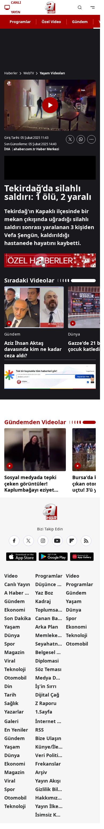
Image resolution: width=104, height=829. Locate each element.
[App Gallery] (82, 555)
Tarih (10, 693)
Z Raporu (46, 701)
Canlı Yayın (17, 582)
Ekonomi (14, 608)
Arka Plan (46, 625)
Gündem (80, 21)
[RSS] (86, 539)
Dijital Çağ (47, 693)
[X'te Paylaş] (70, 139)
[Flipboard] (71, 539)
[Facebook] (14, 539)
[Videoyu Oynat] (50, 105)
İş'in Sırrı (45, 684)
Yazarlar (14, 710)
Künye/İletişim (50, 745)
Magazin (14, 650)
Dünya (12, 633)
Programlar (20, 21)
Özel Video (51, 21)
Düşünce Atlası (50, 582)
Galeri (11, 719)
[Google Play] (53, 555)
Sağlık (11, 701)
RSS (39, 728)
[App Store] (21, 555)
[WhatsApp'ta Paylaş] (81, 139)
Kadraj (43, 599)
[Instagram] (43, 539)
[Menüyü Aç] (92, 7)
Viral (9, 659)
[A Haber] (50, 7)
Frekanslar (48, 762)
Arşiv (41, 770)
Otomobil (15, 676)
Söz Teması (48, 667)
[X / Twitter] (28, 539)
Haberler (11, 73)
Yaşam (12, 625)
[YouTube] (57, 539)
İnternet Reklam (50, 719)
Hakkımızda (49, 796)
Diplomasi (47, 659)
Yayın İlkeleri (50, 804)
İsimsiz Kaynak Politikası (50, 813)
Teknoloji (15, 667)
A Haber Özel (19, 591)
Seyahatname (50, 642)
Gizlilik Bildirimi (50, 787)
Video (11, 574)
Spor (9, 642)
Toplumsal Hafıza (50, 608)
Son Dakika (17, 616)
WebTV (28, 73)
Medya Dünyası (50, 676)
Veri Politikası (50, 753)
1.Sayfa (43, 710)
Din (8, 684)
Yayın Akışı (48, 779)
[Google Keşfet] (50, 376)
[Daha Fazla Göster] (91, 139)
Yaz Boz (44, 591)
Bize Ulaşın (48, 736)
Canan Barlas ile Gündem (50, 616)
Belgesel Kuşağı (50, 650)
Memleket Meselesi (50, 633)
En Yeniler (16, 728)
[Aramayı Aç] (80, 7)
